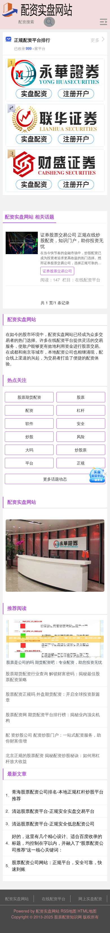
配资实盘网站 (17, 898)
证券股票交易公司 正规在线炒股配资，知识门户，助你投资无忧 (72, 240)
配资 (29, 410)
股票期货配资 (29, 397)
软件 (29, 423)
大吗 (29, 449)
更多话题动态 (55, 479)
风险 (81, 436)
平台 (29, 463)
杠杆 (81, 410)
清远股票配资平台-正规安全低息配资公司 (53, 823)
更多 (95, 40)
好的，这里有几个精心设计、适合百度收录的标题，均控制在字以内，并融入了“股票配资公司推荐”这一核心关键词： (58, 843)
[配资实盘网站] (37, 9)
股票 (81, 397)
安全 (81, 423)
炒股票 (81, 449)
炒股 (29, 436)
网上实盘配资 (90, 898)
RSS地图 (68, 911)
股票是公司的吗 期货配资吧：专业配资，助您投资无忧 (54, 662)
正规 (81, 463)
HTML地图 (87, 911)
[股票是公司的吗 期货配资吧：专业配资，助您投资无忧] (55, 638)
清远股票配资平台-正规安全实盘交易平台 (53, 811)
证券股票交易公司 (57, 270)
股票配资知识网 (68, 917)
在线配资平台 (53, 898)
